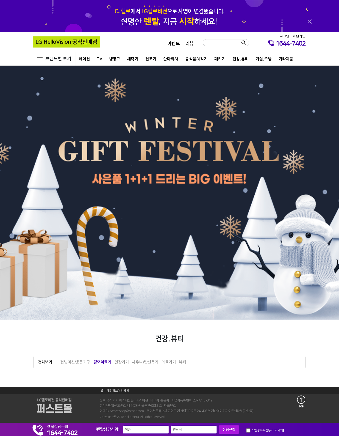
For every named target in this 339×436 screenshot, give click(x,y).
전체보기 (45, 362)
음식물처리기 (196, 59)
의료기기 (168, 362)
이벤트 (173, 43)
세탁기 (132, 59)
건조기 (150, 59)
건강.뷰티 (240, 59)
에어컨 (84, 59)
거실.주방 (264, 59)
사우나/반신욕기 (145, 362)
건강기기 (121, 362)
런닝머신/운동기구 (75, 362)
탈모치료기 (102, 362)
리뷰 (189, 43)
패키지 (220, 59)
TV (99, 59)
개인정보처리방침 (118, 390)
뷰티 (182, 362)
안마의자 (170, 59)
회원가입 (299, 36)
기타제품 (286, 59)
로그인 (284, 36)
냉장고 (114, 59)
